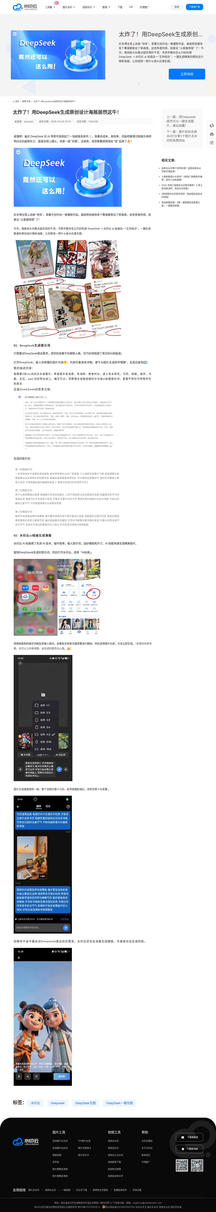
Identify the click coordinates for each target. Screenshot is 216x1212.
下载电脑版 (192, 1137)
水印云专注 (141, 1207)
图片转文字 (83, 1155)
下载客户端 (194, 7)
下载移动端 (192, 1149)
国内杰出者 (176, 1207)
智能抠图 (56, 1155)
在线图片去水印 (60, 1141)
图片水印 (67, 7)
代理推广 (146, 1162)
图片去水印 (33, 1190)
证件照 (55, 1162)
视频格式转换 (114, 1169)
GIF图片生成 (84, 1141)
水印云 (35, 1103)
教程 (104, 7)
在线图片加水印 (60, 1148)
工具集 (50, 5)
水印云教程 (147, 1141)
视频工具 (114, 1132)
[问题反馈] (212, 143)
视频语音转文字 (115, 1176)
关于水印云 (147, 1148)
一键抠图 (66, 1190)
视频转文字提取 (100, 1190)
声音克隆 (137, 1190)
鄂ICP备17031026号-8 (89, 1207)
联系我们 (146, 1155)
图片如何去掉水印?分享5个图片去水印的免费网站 (182, 136)
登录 (177, 7)
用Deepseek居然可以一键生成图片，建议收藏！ (181, 121)
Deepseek (58, 1103)
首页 (17, 101)
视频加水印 (113, 1148)
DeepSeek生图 (85, 1103)
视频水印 (87, 7)
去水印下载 (81, 1190)
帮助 (145, 1132)
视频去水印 (113, 1141)
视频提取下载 (114, 1162)
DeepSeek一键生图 (119, 1103)
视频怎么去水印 (115, 1155)
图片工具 (58, 1132)
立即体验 (187, 74)
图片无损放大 (84, 1148)
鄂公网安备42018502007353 (120, 1207)
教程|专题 (26, 101)
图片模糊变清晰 (60, 1169)
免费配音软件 (120, 1190)
